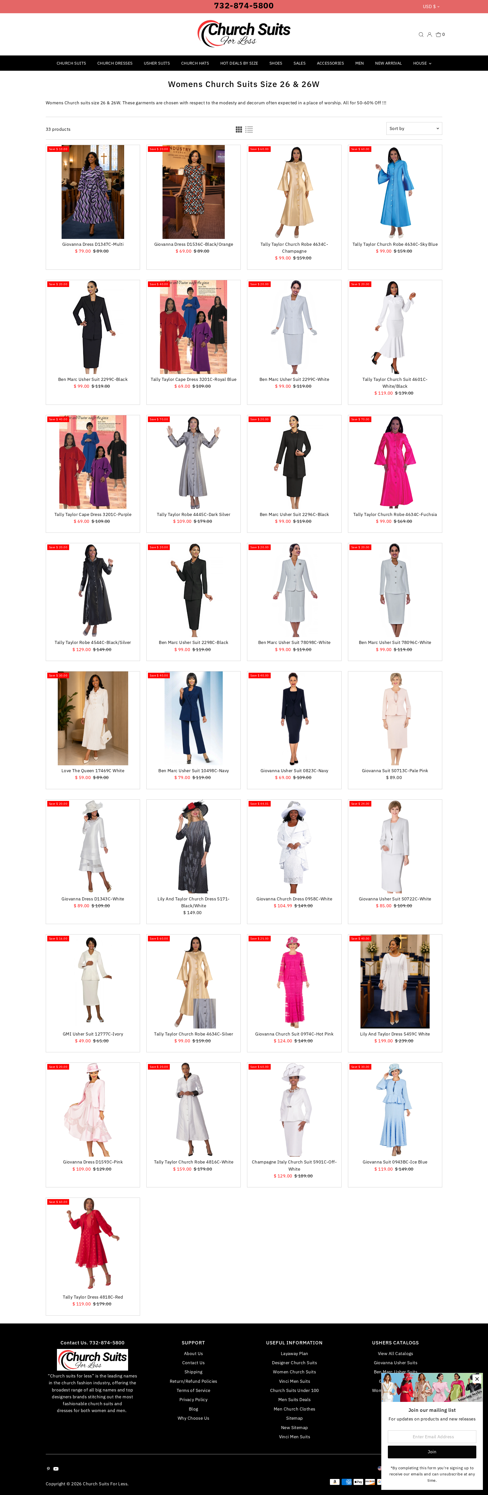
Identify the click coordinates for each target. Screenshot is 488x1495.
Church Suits (71, 63)
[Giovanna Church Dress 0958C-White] (294, 847)
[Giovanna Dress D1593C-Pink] (93, 1110)
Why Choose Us (193, 1418)
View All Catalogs (395, 1353)
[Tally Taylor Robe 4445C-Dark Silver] (193, 462)
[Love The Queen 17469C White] (93, 718)
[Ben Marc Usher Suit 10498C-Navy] (193, 718)
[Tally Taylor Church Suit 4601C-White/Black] (395, 327)
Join (432, 1452)
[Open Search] (421, 34)
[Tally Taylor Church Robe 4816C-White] (193, 1110)
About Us (193, 1353)
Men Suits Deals (294, 1399)
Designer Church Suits (294, 1362)
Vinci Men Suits (294, 1381)
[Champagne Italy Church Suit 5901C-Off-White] (294, 1110)
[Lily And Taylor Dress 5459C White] (395, 981)
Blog (193, 1409)
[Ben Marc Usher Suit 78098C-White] (294, 590)
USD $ (429, 6)
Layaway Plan (294, 1353)
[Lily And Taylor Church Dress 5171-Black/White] (193, 847)
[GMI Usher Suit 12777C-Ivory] (93, 981)
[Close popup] (476, 1378)
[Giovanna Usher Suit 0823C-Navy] (294, 718)
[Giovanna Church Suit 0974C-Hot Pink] (294, 981)
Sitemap (294, 1418)
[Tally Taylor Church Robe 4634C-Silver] (193, 981)
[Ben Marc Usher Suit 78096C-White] (395, 590)
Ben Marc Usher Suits (396, 1372)
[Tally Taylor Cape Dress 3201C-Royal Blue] (193, 327)
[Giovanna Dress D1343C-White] (93, 847)
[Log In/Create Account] (429, 34)
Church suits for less (105, 1484)
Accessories (330, 63)
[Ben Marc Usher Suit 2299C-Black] (93, 327)
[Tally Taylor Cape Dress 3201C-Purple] (93, 462)
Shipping (193, 1372)
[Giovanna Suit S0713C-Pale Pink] (395, 718)
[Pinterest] (48, 1469)
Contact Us (193, 1362)
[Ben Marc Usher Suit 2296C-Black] (294, 462)
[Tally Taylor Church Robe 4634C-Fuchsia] (395, 462)
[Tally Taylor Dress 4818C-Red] (93, 1245)
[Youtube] (56, 1469)
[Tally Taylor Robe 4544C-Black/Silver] (93, 590)
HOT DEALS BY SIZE (239, 63)
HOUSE (420, 63)
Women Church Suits (294, 1372)
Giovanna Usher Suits (396, 1362)
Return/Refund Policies (193, 1381)
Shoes (275, 63)
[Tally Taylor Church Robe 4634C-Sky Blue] (395, 192)
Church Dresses (115, 63)
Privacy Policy (193, 1399)
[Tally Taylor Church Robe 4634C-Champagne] (294, 192)
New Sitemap (294, 1427)
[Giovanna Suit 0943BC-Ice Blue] (395, 1110)
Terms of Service (193, 1390)
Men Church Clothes (294, 1409)
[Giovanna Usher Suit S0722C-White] (395, 847)
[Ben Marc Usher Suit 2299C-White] (294, 327)
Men (359, 63)
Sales (300, 63)
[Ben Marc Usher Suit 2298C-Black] (193, 590)
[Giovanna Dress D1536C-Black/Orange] (193, 192)
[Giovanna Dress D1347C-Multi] (93, 192)
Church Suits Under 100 (294, 1390)
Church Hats (195, 63)
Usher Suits (157, 63)
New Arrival (388, 63)
